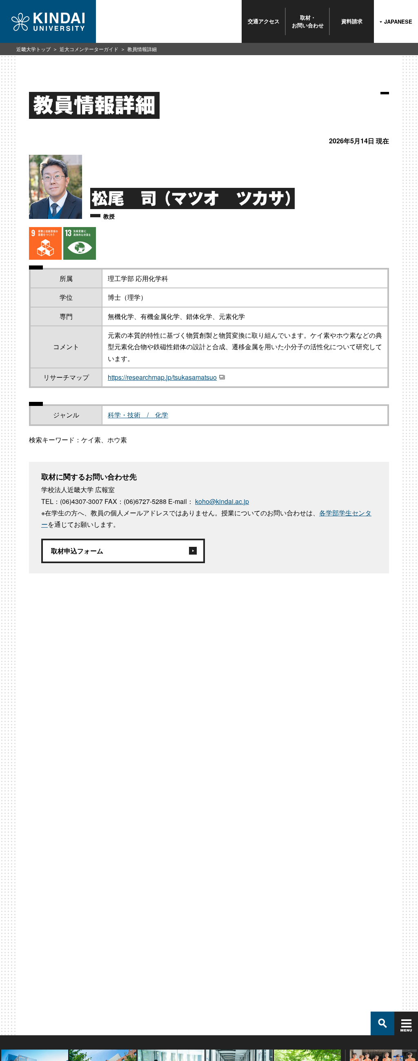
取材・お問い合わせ (308, 21)
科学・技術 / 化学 (138, 414)
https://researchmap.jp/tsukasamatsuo (162, 377)
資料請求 (351, 21)
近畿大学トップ (33, 48)
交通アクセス (264, 21)
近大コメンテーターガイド (89, 48)
